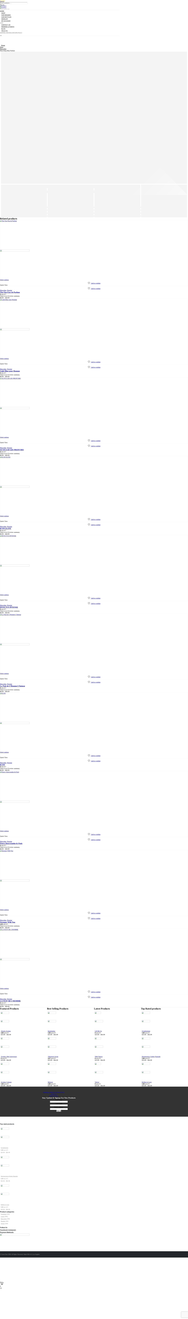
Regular (9, 290)
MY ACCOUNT (6, 21)
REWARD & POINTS (7, 27)
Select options (4, 280)
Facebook (4, 1230)
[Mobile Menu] (1, 35)
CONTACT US (5, 1273)
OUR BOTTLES (5, 1266)
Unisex (3, 1223)
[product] (94, 249)
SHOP (2, 1263)
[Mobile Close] (1, 1259)
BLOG (2, 1277)
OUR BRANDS (5, 1264)
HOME (2, 1261)
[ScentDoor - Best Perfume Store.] (59, 6)
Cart (1, 1272)
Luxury (3, 1216)
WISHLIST (3, 1268)
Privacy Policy (53, 1096)
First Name (58, 1100)
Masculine (3, 290)
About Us (4, 31)
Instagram (12, 1230)
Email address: (58, 1107)
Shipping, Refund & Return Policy (11, 32)
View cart (2, 4)
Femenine (3, 1214)
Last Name (58, 1103)
